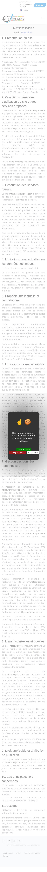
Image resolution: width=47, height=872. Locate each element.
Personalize (33, 453)
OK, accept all (24, 449)
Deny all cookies (18, 453)
